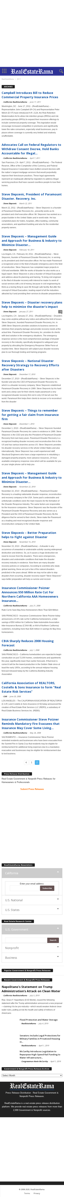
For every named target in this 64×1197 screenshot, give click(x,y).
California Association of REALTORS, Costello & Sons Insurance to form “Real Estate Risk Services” (31, 687)
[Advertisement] (32, 33)
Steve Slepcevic (10, 203)
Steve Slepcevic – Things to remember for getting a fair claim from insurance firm (30, 414)
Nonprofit (12, 948)
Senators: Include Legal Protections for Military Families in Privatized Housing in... (40, 1038)
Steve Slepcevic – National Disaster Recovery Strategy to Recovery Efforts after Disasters (30, 365)
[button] (59, 71)
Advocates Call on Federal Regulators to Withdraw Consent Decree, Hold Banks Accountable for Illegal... (31, 149)
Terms (27, 1193)
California (11, 873)
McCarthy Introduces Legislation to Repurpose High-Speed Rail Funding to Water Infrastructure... (40, 1054)
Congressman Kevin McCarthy (34, 1061)
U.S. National (13, 900)
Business (11, 958)
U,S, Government (16, 929)
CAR (5, 696)
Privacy (37, 1193)
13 (60, 311)
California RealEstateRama (15, 102)
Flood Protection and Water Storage (39, 1019)
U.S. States (12, 910)
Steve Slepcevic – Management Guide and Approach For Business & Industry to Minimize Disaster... (32, 240)
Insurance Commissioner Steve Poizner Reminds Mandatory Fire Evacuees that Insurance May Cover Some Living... (31, 723)
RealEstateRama (28, 1023)
